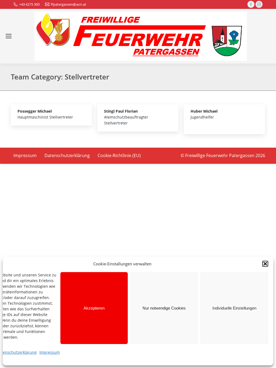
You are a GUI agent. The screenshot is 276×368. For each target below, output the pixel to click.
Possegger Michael (35, 111)
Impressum (49, 352)
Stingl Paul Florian (121, 111)
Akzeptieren (94, 308)
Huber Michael (204, 111)
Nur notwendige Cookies (164, 308)
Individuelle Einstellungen (234, 308)
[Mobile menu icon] (8, 36)
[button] (265, 263)
